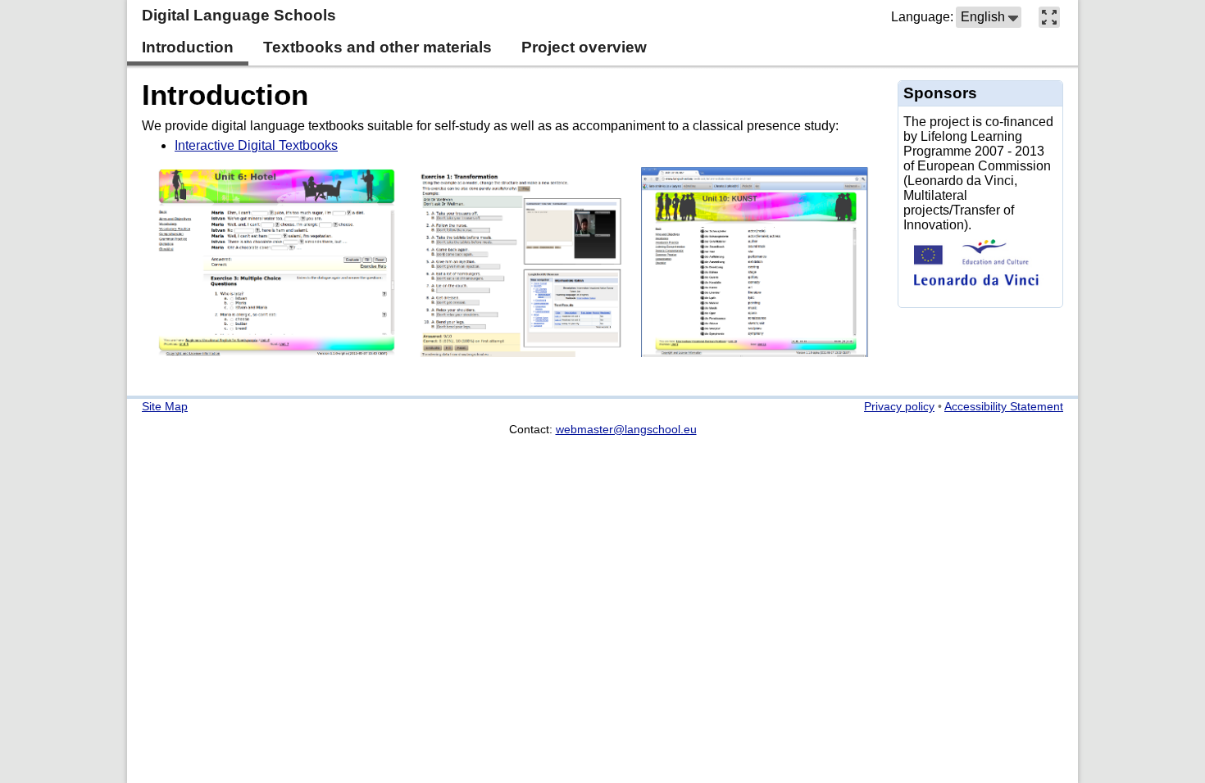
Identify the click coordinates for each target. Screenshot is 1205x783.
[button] (988, 17)
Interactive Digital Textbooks (256, 145)
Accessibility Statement (1003, 406)
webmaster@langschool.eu (626, 429)
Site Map (165, 406)
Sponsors (940, 93)
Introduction (225, 95)
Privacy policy (899, 406)
